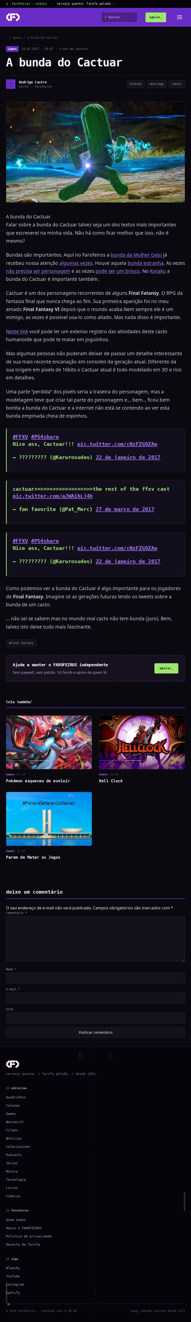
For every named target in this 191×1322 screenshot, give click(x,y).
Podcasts (14, 1155)
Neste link (17, 331)
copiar (177, 84)
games (17, 37)
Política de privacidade (29, 1236)
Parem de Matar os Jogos (33, 857)
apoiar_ (166, 668)
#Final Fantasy (21, 643)
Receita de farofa (23, 1244)
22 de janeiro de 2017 (128, 457)
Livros (12, 1188)
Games (12, 49)
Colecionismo (18, 1147)
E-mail (13, 989)
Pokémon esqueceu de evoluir (38, 781)
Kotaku (158, 271)
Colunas (13, 1105)
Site (9, 1009)
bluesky (136, 84)
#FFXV (20, 437)
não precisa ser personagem (38, 271)
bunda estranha (146, 263)
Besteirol (15, 1122)
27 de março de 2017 (125, 509)
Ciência (13, 1196)
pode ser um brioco (118, 271)
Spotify (13, 1293)
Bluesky (13, 1268)
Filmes (12, 1130)
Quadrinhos (16, 1097)
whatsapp (157, 84)
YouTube (13, 1276)
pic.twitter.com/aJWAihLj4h (53, 496)
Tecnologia (16, 1179)
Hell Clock (111, 781)
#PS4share (45, 437)
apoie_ (155, 17)
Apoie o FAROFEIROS (24, 1228)
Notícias (14, 1138)
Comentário (16, 913)
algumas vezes (76, 263)
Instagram (15, 1284)
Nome (11, 969)
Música (12, 1171)
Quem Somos (16, 1220)
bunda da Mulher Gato (136, 255)
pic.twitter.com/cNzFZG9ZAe (117, 444)
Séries (12, 1163)
